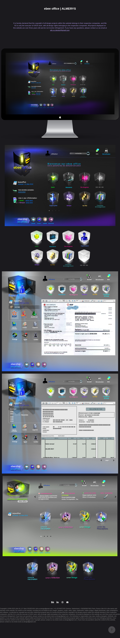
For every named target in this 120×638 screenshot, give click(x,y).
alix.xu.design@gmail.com (59, 30)
